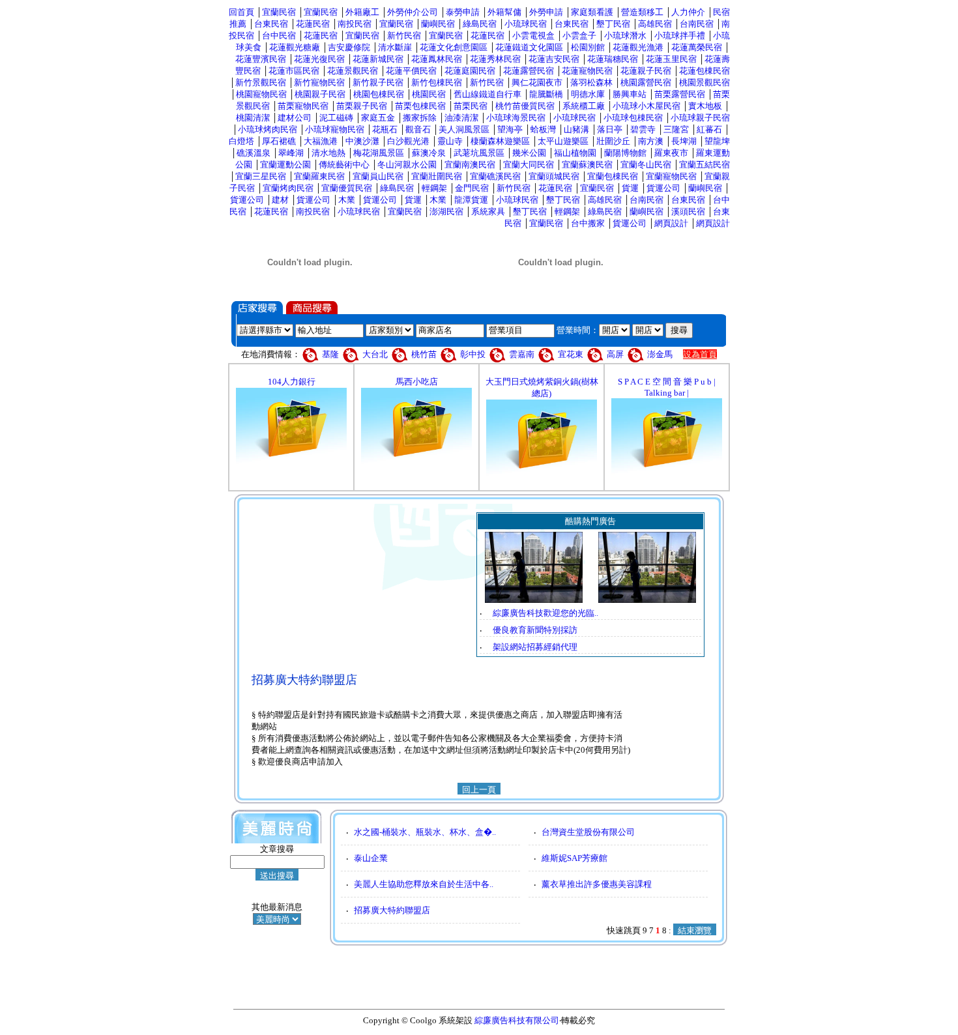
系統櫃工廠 (583, 106)
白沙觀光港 (408, 141)
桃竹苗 (424, 354)
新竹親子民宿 (378, 82)
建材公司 (295, 118)
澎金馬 (660, 354)
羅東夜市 (671, 153)
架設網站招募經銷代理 (535, 647)
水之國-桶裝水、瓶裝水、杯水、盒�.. (425, 832)
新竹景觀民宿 (260, 82)
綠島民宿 (480, 24)
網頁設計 (671, 223)
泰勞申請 (463, 12)
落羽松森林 (591, 82)
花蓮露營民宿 (528, 71)
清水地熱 (328, 153)
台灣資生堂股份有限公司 (588, 832)
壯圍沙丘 (613, 141)
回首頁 (241, 12)
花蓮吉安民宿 (554, 59)
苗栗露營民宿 (679, 94)
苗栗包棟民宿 (420, 106)
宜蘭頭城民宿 (554, 176)
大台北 (375, 354)
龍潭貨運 (471, 200)
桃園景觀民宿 (704, 82)
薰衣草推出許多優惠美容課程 (597, 884)
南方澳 (650, 141)
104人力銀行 (291, 381)
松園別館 (588, 47)
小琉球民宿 (525, 24)
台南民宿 (697, 24)
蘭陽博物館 (625, 153)
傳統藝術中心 (344, 164)
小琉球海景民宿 (515, 118)
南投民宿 (354, 24)
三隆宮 (676, 129)
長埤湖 (684, 141)
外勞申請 (546, 12)
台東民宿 (271, 24)
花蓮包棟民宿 (704, 71)
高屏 (615, 354)
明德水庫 (588, 94)
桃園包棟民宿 (378, 94)
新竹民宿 (404, 35)
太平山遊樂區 (563, 141)
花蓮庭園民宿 (469, 71)
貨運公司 (663, 188)
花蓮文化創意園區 (453, 47)
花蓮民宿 (313, 24)
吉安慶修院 (349, 47)
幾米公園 (529, 153)
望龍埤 (717, 141)
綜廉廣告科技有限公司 (516, 1020)
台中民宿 (279, 35)
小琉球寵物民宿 (334, 129)
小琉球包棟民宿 (633, 118)
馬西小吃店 (417, 381)
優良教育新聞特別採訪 (535, 630)
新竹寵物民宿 (319, 82)
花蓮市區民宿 (294, 71)
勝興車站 (629, 94)
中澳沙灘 (362, 141)
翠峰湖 (291, 153)
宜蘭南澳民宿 (469, 164)
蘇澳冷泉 (429, 153)
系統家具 (488, 211)
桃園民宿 (429, 94)
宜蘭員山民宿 (378, 176)
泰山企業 (371, 858)
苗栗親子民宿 (361, 106)
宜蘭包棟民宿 (612, 176)
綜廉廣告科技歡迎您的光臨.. (545, 613)
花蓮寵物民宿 (587, 71)
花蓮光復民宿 (319, 59)
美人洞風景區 (464, 129)
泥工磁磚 (336, 118)
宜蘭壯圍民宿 (436, 176)
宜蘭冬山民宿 (645, 164)
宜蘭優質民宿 (346, 188)
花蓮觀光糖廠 (294, 47)
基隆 (331, 354)
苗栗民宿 (470, 106)
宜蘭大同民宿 (528, 164)
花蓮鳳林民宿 (436, 59)
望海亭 (510, 129)
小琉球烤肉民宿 (267, 129)
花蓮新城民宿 (378, 59)
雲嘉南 (521, 354)
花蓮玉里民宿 (671, 59)
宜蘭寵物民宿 (671, 176)
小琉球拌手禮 (679, 35)
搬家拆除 (420, 118)
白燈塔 (241, 141)
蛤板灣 (543, 129)
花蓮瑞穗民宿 (612, 59)
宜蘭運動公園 (285, 164)
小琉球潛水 (625, 35)
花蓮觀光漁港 (638, 47)
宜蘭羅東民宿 (319, 176)
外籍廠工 (362, 12)
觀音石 (418, 129)
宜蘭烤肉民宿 (288, 188)
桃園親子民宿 (320, 94)
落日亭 (609, 129)
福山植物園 (575, 153)
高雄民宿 (655, 24)
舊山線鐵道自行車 (487, 94)
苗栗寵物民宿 (303, 106)
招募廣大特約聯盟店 (392, 910)
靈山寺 (450, 141)
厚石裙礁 (279, 141)
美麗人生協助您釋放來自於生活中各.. (423, 884)
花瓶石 (385, 129)
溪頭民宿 (688, 211)
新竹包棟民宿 (436, 82)
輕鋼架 (434, 188)
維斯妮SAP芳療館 (574, 858)
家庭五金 (378, 118)
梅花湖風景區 (378, 153)
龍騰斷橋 (546, 94)
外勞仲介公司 (412, 12)
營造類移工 (642, 12)
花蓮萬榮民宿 (696, 47)
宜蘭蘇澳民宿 (587, 164)
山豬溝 (576, 129)
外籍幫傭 (504, 12)
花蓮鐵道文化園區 (529, 47)
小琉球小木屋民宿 (646, 106)
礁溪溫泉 (253, 153)
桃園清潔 (253, 118)
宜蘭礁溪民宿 (495, 176)
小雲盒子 (579, 35)
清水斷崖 (395, 47)
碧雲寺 (643, 129)
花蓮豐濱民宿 (260, 59)
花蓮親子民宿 (645, 71)
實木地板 (705, 106)
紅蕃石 (709, 129)
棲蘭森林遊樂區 (500, 141)
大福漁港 (321, 141)
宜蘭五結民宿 (704, 164)
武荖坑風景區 (479, 153)
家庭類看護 (592, 12)
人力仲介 (688, 12)
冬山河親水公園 (407, 164)
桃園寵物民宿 (261, 94)
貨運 (630, 188)
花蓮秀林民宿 (495, 59)
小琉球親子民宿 (700, 118)
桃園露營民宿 (645, 82)
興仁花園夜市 (537, 82)
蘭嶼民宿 (438, 24)
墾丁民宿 (613, 24)
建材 (280, 200)
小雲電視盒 (533, 35)
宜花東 (570, 354)
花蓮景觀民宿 (352, 71)
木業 (346, 200)
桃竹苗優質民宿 (525, 106)
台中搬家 (588, 223)
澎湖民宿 (446, 211)
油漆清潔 (461, 118)
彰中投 (473, 354)
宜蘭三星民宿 (260, 176)
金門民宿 (472, 188)
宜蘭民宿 (279, 12)
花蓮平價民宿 (411, 71)
